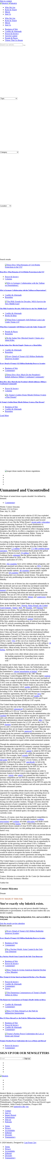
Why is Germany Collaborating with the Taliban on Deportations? (23, 290)
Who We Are (10, 7)
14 (50, 643)
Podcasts (8, 1122)
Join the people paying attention (12, 923)
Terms (7, 1126)
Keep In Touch (11, 10)
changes (7, 724)
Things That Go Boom (14, 40)
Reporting (9, 297)
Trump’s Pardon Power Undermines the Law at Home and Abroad (23, 1041)
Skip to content (6, 1)
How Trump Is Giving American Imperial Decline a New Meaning (23, 977)
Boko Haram (33, 605)
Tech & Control (11, 36)
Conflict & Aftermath (13, 31)
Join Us (8, 14)
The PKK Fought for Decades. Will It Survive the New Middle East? (23, 308)
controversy (41, 597)
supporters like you (21, 1106)
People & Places (11, 38)
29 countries (13, 573)
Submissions (10, 1117)
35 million (25, 553)
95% (39, 566)
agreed (28, 751)
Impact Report (10, 1115)
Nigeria (24, 605)
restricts (47, 676)
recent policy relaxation (41, 522)
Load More (4, 415)
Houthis (29, 608)
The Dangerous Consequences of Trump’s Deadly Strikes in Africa (23, 1000)
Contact (8, 1111)
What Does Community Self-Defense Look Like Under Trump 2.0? (23, 327)
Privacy (8, 1128)
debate (30, 597)
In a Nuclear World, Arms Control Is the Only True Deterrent (21, 956)
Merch (7, 12)
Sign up (8, 1120)
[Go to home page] (4, 1076)
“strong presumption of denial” (25, 671)
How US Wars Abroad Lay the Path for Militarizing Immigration (22, 1018)
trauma (18, 824)
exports (25, 755)
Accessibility (10, 1130)
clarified (3, 716)
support (3, 590)
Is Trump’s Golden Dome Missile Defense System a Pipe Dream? (22, 402)
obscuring (31, 821)
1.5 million (15, 548)
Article (11, 775)
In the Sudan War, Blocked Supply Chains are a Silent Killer (21, 345)
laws (39, 694)
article (20, 775)
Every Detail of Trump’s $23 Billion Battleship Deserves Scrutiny (22, 363)
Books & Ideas (11, 316)
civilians (16, 821)
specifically (30, 762)
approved (28, 731)
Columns (8, 279)
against (30, 619)
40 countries (24, 570)
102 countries (11, 564)
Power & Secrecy (12, 34)
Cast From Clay (30, 1143)
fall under (3, 760)
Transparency (10, 1137)
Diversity (8, 1135)
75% (13, 641)
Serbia (2, 650)
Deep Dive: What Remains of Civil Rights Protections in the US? (22, 272)
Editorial (8, 1133)
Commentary (10, 370)
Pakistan (40, 608)
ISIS (20, 608)
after (40, 720)
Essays (7, 988)
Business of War (11, 29)
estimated (16, 555)
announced (18, 709)
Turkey (15, 608)
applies (27, 687)
